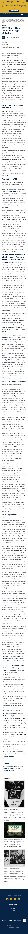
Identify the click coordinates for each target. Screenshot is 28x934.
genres (4, 337)
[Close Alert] (27, 1)
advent (15, 320)
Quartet (14, 600)
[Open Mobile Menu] (22, 13)
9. (3, 716)
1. (3, 656)
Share (10, 47)
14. (4, 751)
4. (3, 684)
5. (3, 696)
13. (4, 749)
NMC (18, 927)
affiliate (14, 647)
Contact (13, 908)
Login (13, 910)
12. (4, 742)
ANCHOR (4, 19)
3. (3, 677)
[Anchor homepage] (6, 13)
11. (4, 732)
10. (4, 723)
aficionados (12, 191)
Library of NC (6, 770)
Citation (16, 47)
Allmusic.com (10, 756)
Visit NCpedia (14, 10)
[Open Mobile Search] (24, 13)
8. (3, 713)
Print (5, 47)
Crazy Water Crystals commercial (12, 262)
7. (3, 710)
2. (3, 665)
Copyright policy (18, 925)
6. (3, 703)
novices (22, 142)
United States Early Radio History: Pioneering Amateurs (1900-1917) (14, 668)
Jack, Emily (5, 44)
